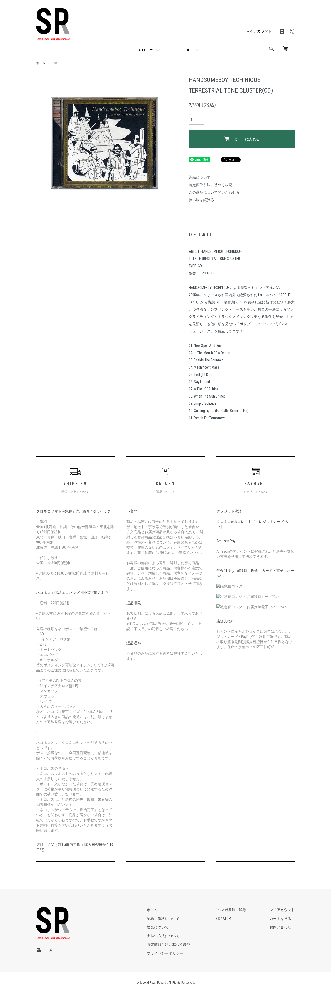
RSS (217, 918)
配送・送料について (163, 918)
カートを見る (280, 918)
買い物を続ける (201, 200)
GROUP (186, 50)
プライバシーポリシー (165, 953)
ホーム (41, 63)
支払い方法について (163, 936)
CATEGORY (144, 50)
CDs (55, 63)
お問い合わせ (280, 927)
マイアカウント (259, 31)
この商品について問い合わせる (214, 192)
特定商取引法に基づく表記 (210, 185)
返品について (199, 177)
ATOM (227, 918)
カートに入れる (247, 139)
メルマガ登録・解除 (230, 910)
